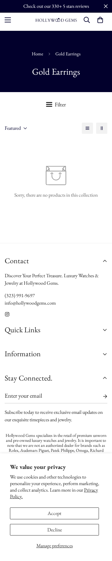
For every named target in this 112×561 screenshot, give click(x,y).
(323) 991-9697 (20, 295)
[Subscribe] (100, 396)
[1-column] (87, 128)
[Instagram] (7, 314)
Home (37, 54)
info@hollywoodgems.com (30, 303)
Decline (54, 529)
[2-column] (101, 128)
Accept (54, 513)
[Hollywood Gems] (56, 20)
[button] (100, 20)
